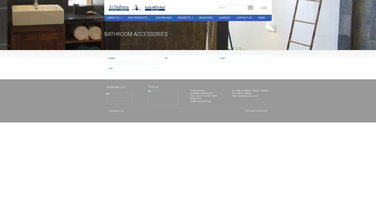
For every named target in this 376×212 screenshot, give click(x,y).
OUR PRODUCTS (137, 17)
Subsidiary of (115, 87)
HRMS (261, 17)
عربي (264, 8)
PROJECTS (184, 17)
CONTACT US (244, 17)
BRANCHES (206, 17)
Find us (153, 87)
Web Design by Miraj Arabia (256, 111)
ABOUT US (113, 17)
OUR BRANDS (164, 17)
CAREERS (224, 17)
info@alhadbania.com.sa (248, 96)
